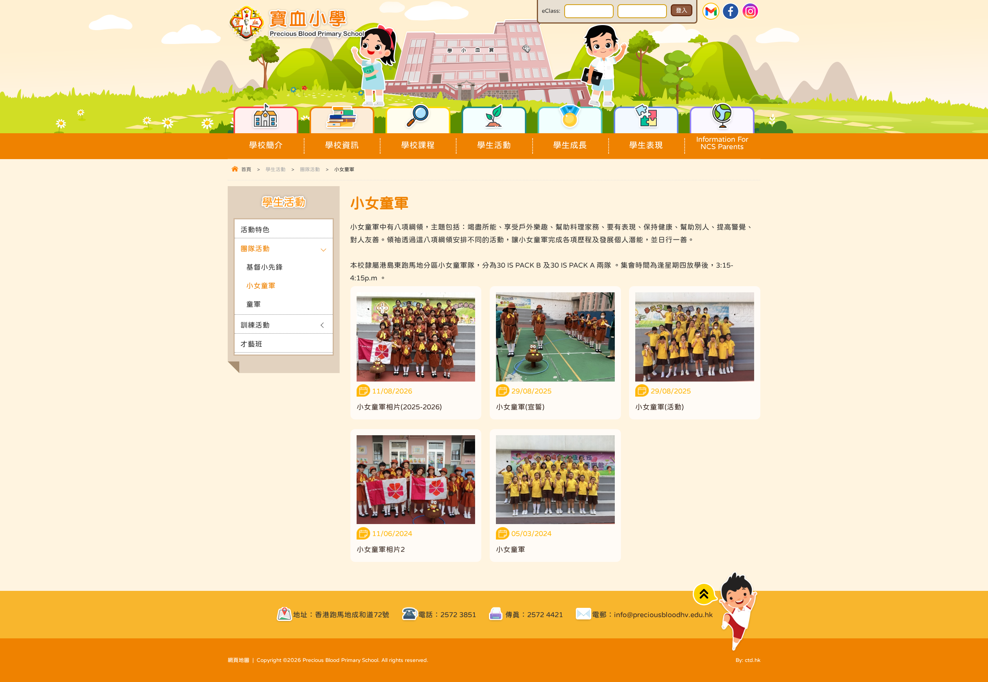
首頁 (246, 169)
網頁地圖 (238, 660)
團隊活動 (310, 169)
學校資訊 (342, 145)
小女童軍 (261, 285)
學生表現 (646, 145)
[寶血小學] (298, 40)
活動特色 (255, 229)
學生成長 (570, 145)
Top (705, 594)
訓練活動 (255, 325)
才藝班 (251, 344)
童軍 (253, 304)
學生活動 (494, 145)
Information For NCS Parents (722, 143)
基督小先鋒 (264, 267)
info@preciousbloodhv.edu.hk (663, 614)
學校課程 (418, 145)
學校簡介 (266, 145)
